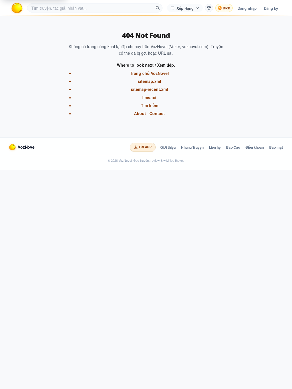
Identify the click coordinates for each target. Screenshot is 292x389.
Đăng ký (271, 8)
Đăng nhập (247, 8)
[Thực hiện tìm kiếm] (157, 8)
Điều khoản (255, 147)
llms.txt (149, 97)
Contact (157, 113)
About (140, 113)
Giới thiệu (168, 147)
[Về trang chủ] (17, 8)
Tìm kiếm (149, 105)
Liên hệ (215, 147)
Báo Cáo (233, 147)
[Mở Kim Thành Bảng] (209, 8)
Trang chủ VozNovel (149, 73)
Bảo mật (276, 147)
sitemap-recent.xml (149, 89)
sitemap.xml (149, 81)
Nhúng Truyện (192, 147)
